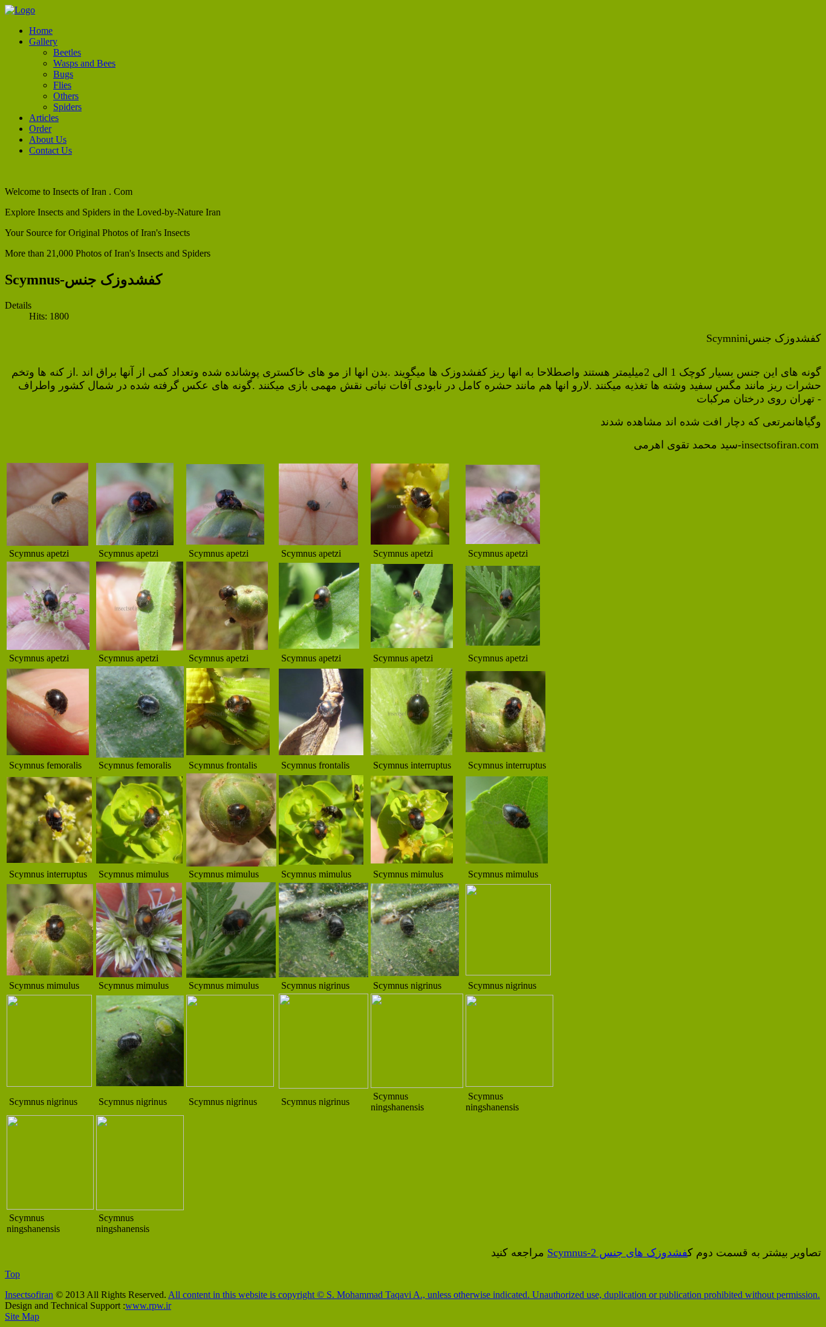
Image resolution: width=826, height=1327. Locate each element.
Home (41, 30)
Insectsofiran (29, 1294)
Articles (44, 118)
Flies (62, 85)
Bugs (63, 74)
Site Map (22, 1316)
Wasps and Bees (84, 63)
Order (40, 128)
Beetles (67, 52)
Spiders (67, 107)
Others (66, 96)
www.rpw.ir (148, 1305)
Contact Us (50, 150)
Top (12, 1274)
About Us (48, 139)
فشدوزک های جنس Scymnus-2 (617, 1253)
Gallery (43, 41)
